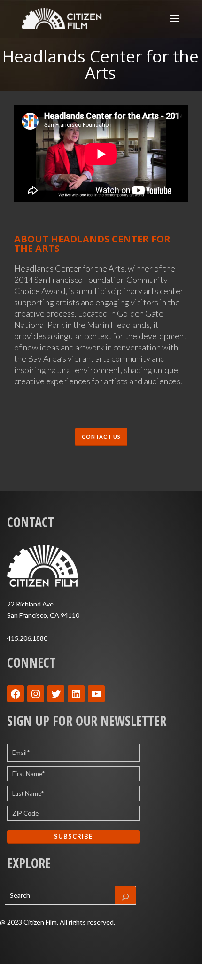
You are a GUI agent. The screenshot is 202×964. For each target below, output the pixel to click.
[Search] (125, 895)
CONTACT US (101, 437)
